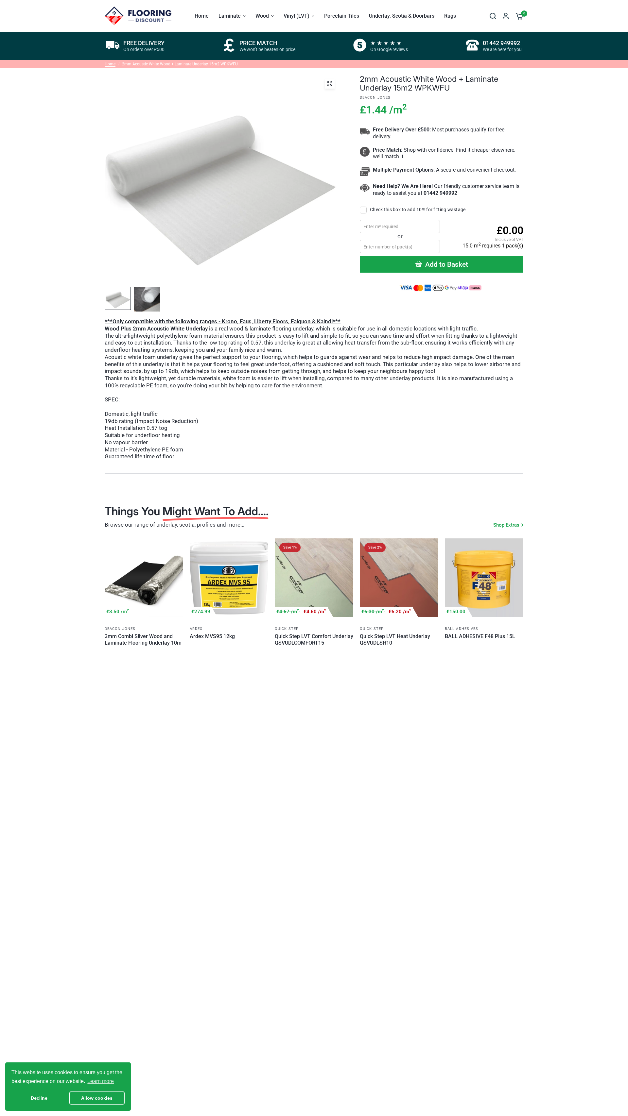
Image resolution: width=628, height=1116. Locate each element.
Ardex (196, 629)
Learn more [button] (100, 1081)
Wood (262, 16)
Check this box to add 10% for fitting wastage (418, 209)
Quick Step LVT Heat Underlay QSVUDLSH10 (395, 639)
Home (202, 16)
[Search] (492, 16)
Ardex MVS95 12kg (212, 636)
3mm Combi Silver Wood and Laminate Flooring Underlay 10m (143, 639)
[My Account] (505, 16)
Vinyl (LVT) (296, 16)
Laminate (229, 16)
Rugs (450, 16)
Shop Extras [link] (506, 525)
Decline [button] (39, 1098)
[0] (517, 16)
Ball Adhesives (461, 629)
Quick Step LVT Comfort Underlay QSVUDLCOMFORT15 (314, 639)
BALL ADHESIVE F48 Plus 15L (480, 636)
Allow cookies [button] (97, 1098)
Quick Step (287, 629)
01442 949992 (440, 193)
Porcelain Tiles (341, 16)
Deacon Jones (120, 629)
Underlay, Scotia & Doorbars (401, 16)
